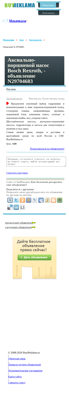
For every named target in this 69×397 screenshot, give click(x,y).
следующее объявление (18, 227)
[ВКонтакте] (10, 200)
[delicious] (10, 207)
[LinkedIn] (16, 207)
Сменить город (16, 382)
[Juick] (47, 200)
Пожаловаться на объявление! (47, 148)
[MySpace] (41, 200)
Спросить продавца (17, 173)
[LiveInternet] (22, 207)
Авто (21, 40)
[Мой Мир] (29, 200)
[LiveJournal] (35, 200)
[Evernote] (60, 200)
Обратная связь (16, 358)
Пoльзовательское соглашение (25, 370)
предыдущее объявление (19, 222)
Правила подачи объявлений (24, 364)
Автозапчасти (35, 40)
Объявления (48, 5)
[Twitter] (16, 200)
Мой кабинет (48, 13)
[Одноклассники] (22, 200)
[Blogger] (53, 200)
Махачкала (17, 20)
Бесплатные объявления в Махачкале (20, 5)
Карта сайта (15, 376)
